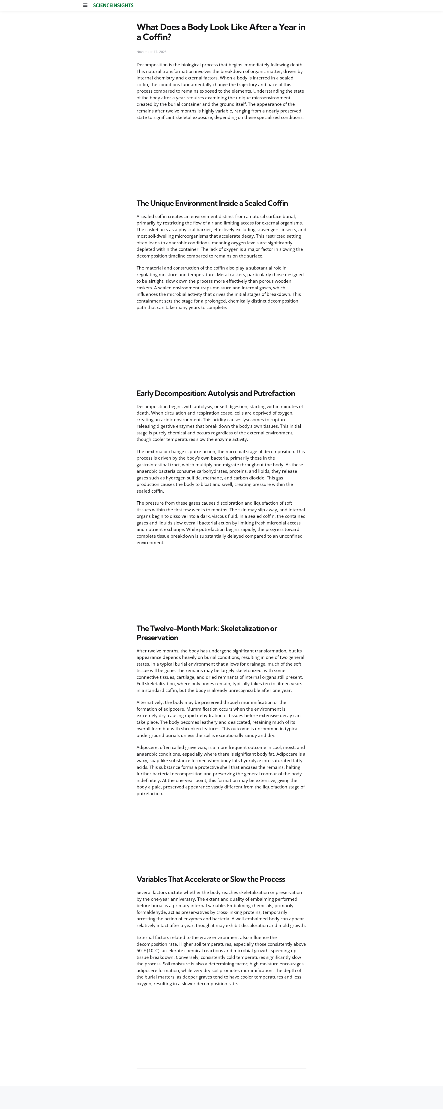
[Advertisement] (221, 158)
